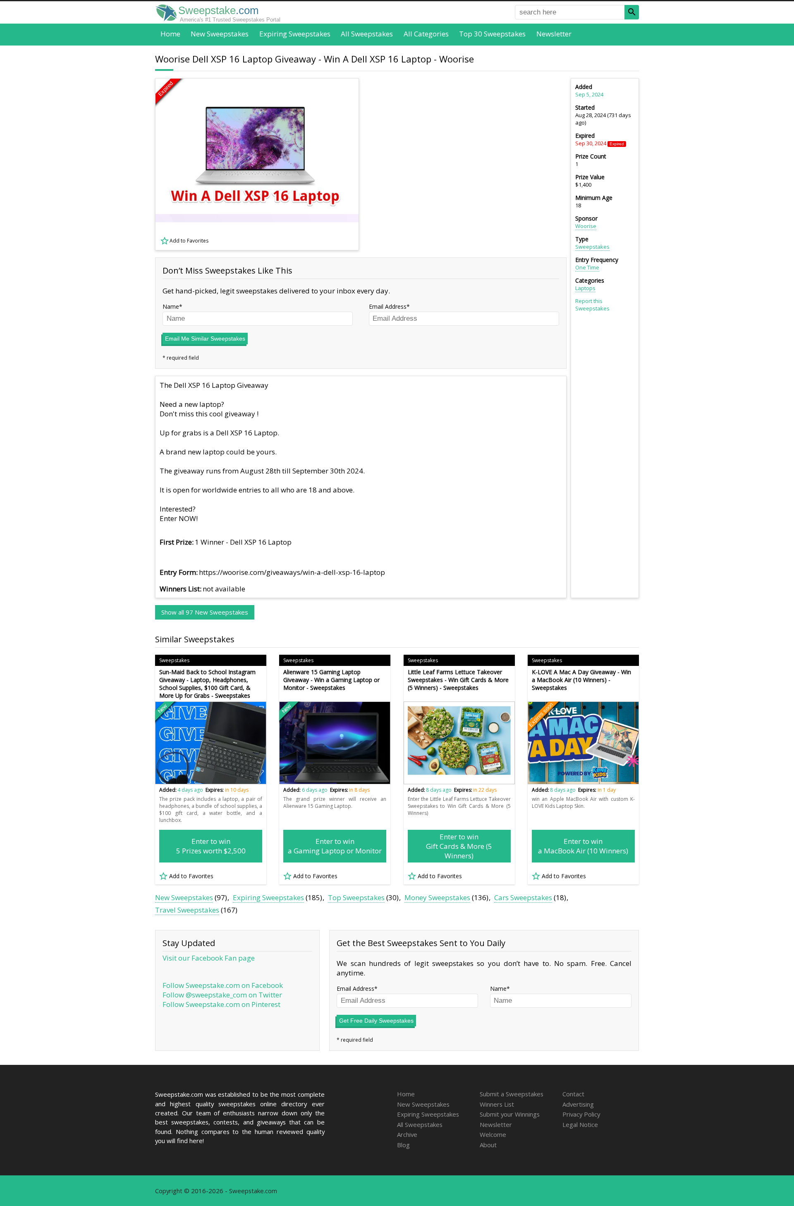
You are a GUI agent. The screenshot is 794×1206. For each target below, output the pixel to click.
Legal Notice (580, 1124)
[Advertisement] (467, 164)
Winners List (497, 1104)
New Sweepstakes (220, 33)
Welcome (493, 1134)
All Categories (426, 33)
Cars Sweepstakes (523, 897)
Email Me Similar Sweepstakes (205, 338)
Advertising (578, 1104)
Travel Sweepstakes (187, 910)
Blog (403, 1145)
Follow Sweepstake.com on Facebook (223, 985)
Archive (407, 1134)
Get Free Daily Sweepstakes (376, 1020)
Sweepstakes (592, 246)
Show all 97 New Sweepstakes (204, 612)
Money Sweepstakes (437, 897)
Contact (573, 1094)
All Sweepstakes (367, 33)
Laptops (585, 288)
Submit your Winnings (510, 1114)
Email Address (388, 306)
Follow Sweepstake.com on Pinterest (221, 1004)
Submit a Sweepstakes (511, 1094)
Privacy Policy (581, 1114)
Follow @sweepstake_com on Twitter (222, 994)
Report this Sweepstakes (592, 304)
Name (171, 306)
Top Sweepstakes (356, 897)
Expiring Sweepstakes (294, 33)
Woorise (585, 226)
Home (170, 33)
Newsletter (554, 33)
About (488, 1145)
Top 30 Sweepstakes (492, 33)
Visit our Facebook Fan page (209, 958)
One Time (587, 267)
